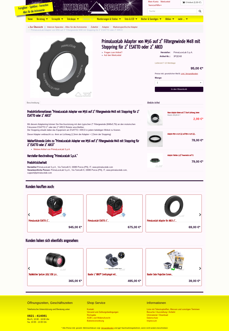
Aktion (168, 19)
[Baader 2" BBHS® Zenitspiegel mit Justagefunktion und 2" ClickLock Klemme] (114, 260)
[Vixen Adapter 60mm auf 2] (155, 118)
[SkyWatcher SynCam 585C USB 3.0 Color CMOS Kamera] (55, 260)
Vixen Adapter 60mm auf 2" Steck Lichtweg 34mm (183, 112)
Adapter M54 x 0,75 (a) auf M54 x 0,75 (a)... (181, 134)
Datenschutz (152, 318)
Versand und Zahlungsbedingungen (102, 312)
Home (30, 19)
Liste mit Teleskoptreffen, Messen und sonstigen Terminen (173, 309)
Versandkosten (107, 328)
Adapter (105, 27)
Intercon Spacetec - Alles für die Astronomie (67, 27)
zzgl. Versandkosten (189, 74)
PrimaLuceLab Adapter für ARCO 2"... (162, 220)
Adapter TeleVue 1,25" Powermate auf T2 (180, 155)
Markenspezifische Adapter (125, 27)
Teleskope (71, 19)
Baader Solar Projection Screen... (160, 274)
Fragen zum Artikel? (113, 52)
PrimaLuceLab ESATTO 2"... (98, 220)
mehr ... (181, 19)
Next (200, 214)
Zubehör (87, 19)
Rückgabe (91, 315)
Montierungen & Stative (107, 19)
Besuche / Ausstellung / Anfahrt (161, 312)
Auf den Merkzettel (112, 55)
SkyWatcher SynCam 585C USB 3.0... (43, 274)
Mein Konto (153, 1)
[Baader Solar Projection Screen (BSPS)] (173, 260)
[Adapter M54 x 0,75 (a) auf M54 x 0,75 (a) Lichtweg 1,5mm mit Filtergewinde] (155, 139)
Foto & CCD (130, 19)
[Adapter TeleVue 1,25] (155, 160)
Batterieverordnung (95, 321)
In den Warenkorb (179, 89)
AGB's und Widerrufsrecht (98, 318)
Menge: (158, 78)
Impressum (152, 321)
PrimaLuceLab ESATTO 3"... (39, 220)
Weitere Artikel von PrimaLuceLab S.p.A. (51, 149)
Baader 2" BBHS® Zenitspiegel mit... (102, 274)
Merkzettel (165, 1)
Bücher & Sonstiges (150, 19)
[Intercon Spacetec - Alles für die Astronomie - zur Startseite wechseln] (84, 8)
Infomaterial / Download (157, 315)
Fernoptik (56, 19)
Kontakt (90, 309)
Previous (28, 214)
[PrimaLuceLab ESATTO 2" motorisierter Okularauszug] (114, 206)
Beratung (41, 19)
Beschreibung (33, 103)
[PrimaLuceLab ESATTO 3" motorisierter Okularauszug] (55, 206)
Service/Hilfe (154, 5)
